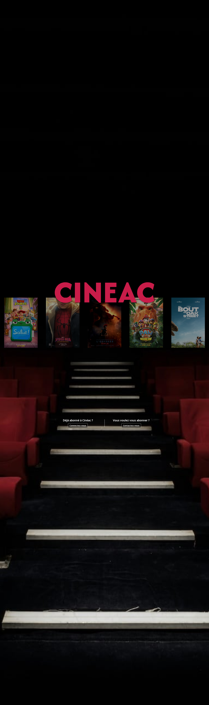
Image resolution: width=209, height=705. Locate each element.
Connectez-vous (78, 425)
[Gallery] (104, 323)
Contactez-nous (131, 425)
